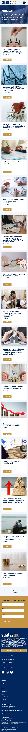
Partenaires (4, 691)
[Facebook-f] (2, 672)
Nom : (3, 608)
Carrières (3, 680)
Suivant (16, 592)
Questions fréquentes (6, 696)
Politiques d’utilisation (5, 730)
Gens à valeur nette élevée (7, 659)
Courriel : (4, 614)
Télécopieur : (8, 706)
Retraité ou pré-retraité (6, 667)
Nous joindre (4, 699)
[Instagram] (11, 672)
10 (11, 592)
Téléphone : (7, 704)
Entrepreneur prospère (6, 665)
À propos (3, 678)
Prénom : (4, 602)
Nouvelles (3, 688)
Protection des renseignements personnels (8, 729)
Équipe (3, 683)
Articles (3, 686)
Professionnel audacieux (7, 662)
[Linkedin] (7, 672)
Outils (2, 694)
